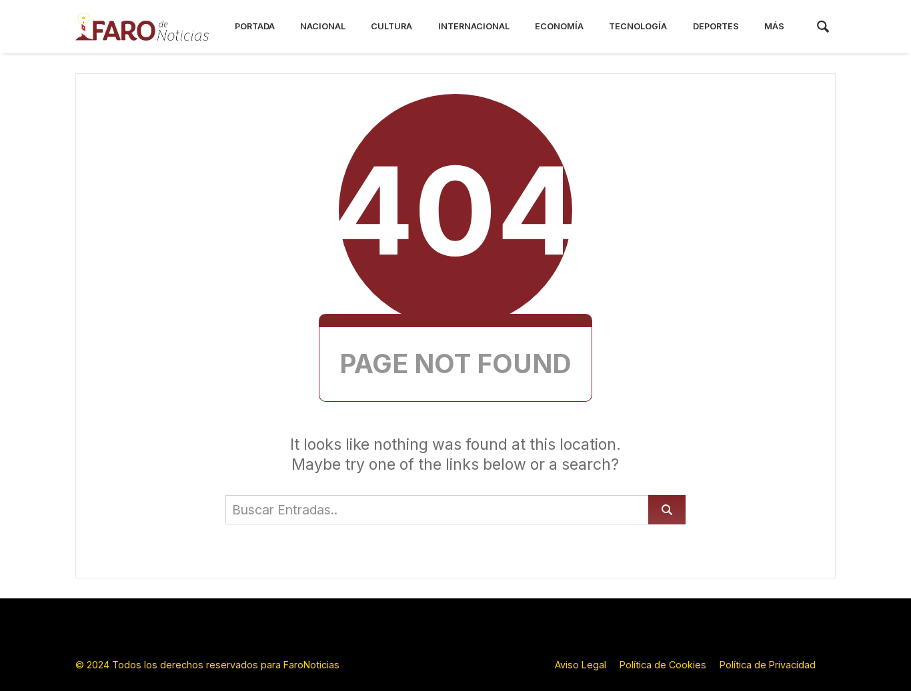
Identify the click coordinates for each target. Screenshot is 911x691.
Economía (559, 26)
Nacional (322, 26)
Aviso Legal (580, 664)
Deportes (716, 26)
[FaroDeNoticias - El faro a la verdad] (142, 26)
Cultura (391, 26)
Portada (255, 26)
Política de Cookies (663, 664)
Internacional (474, 26)
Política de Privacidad (768, 664)
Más (774, 26)
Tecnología (638, 26)
